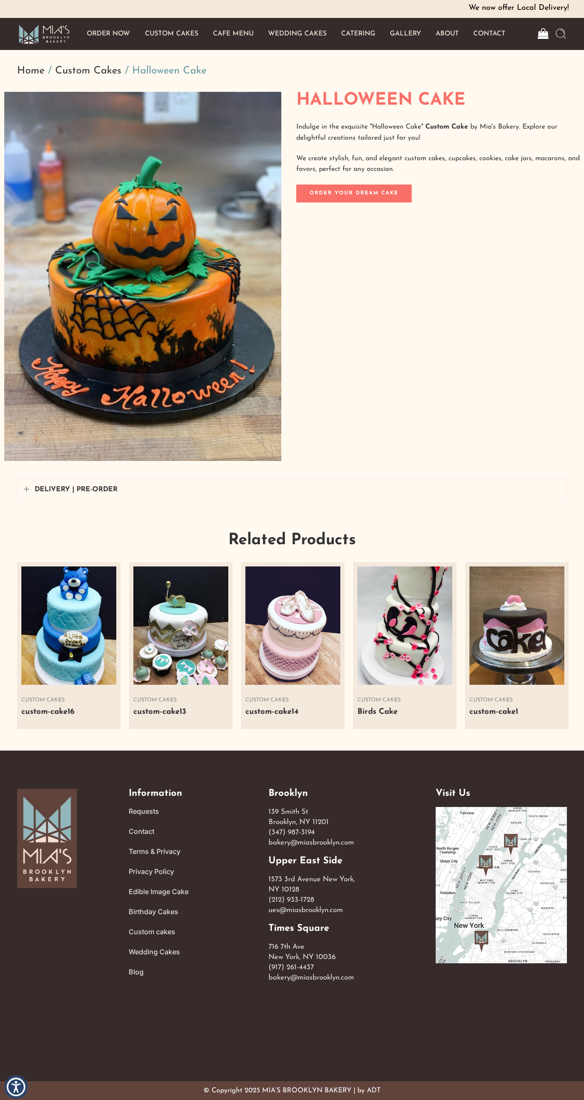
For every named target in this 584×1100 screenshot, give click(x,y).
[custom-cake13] (180, 625)
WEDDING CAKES (297, 33)
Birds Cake (377, 712)
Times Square (298, 928)
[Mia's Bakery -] (44, 33)
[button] (16, 1087)
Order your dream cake (354, 193)
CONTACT (489, 33)
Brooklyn (288, 793)
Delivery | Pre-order (76, 489)
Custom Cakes (88, 71)
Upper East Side (305, 861)
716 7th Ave (286, 946)
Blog (136, 972)
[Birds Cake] (404, 625)
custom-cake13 (159, 712)
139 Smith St (288, 811)
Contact (141, 831)
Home (30, 71)
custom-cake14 (271, 712)
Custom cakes (152, 931)
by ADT (368, 1090)
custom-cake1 (493, 712)
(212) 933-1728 (291, 899)
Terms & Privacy (154, 851)
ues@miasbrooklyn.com (305, 910)
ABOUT (447, 33)
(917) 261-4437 (291, 967)
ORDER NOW (108, 33)
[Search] (561, 34)
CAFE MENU (233, 33)
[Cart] (543, 34)
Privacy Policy (151, 871)
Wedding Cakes (154, 951)
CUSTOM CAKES (171, 33)
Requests (144, 811)
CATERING (358, 33)
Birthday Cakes (153, 911)
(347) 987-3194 (291, 832)
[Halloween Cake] (142, 276)
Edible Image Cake (159, 891)
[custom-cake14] (292, 625)
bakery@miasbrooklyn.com (311, 842)
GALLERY (405, 33)
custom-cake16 (47, 712)
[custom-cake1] (516, 625)
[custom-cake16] (68, 625)
